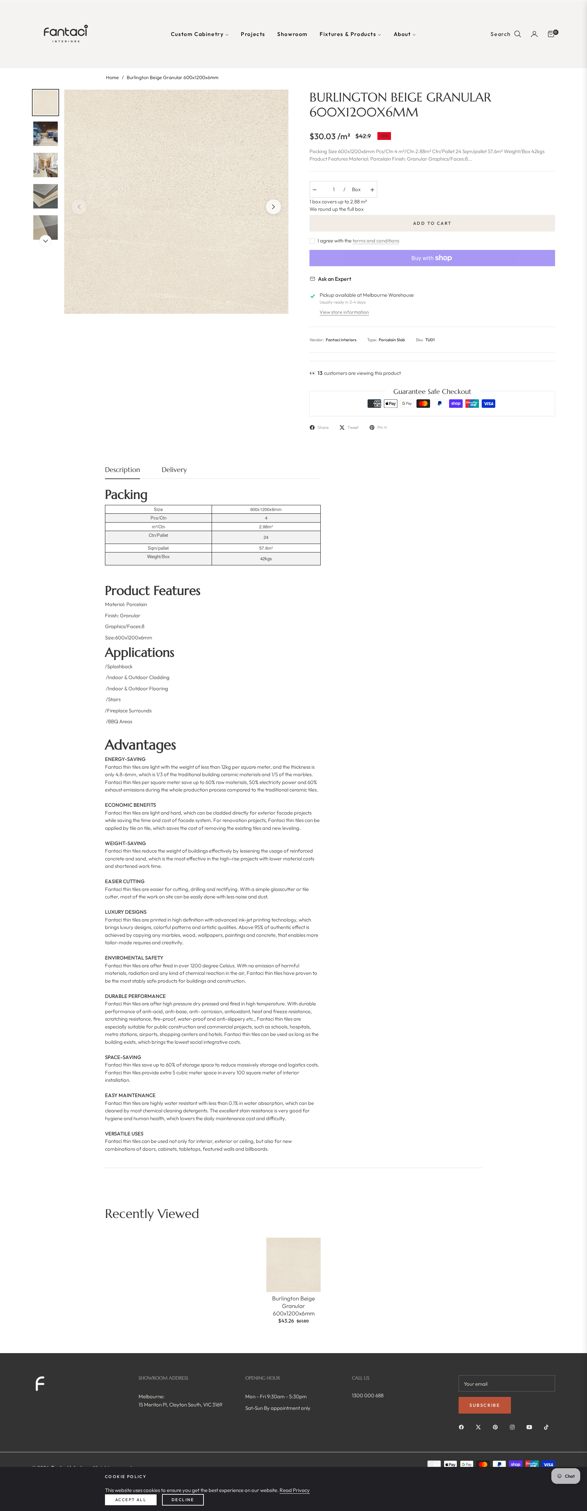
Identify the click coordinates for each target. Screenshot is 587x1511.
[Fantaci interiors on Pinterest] (497, 1426)
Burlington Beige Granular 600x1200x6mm (293, 1306)
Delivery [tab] (174, 470)
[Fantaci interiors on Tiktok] (548, 1426)
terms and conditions (376, 240)
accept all (130, 1499)
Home (112, 77)
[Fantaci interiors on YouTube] (531, 1426)
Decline (183, 1499)
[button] (506, 34)
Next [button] (273, 206)
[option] (176, 202)
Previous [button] (79, 206)
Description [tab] (122, 470)
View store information (344, 312)
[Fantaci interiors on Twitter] (480, 1426)
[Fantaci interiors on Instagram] (514, 1426)
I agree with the (358, 240)
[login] (534, 33)
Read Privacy (295, 1490)
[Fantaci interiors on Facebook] (463, 1426)
